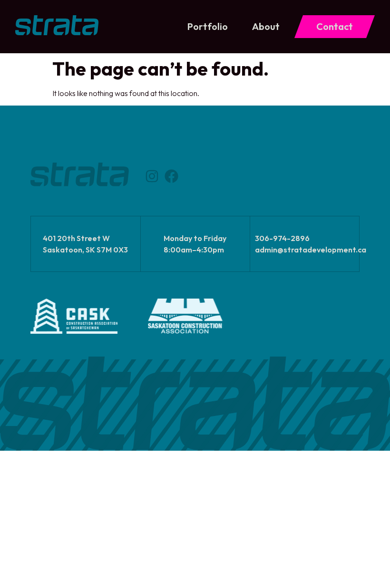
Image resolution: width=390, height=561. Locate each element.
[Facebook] (171, 176)
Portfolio (207, 26)
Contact (334, 26)
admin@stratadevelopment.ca (310, 249)
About (266, 26)
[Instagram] (152, 176)
